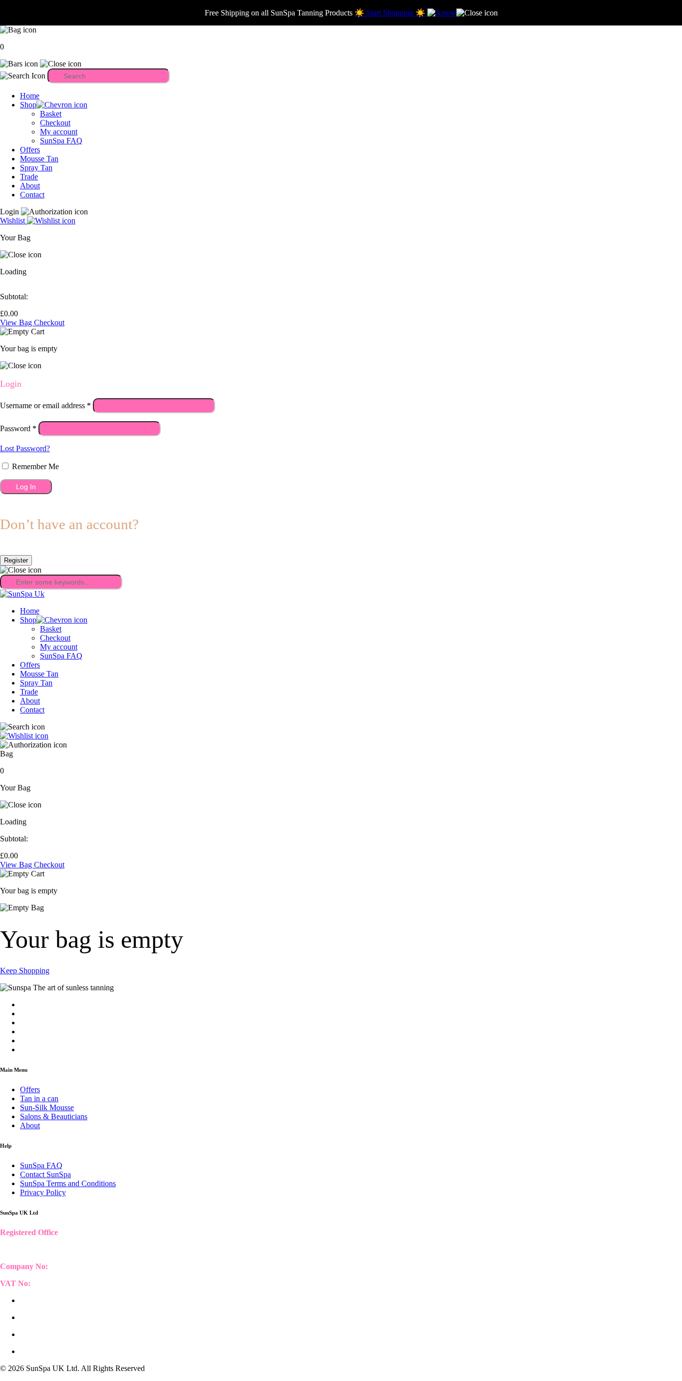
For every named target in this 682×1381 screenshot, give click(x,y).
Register (16, 560)
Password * (18, 428)
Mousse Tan (39, 158)
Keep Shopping (24, 970)
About (30, 185)
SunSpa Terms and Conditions (68, 1183)
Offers (30, 149)
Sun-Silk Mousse (47, 1107)
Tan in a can (39, 1098)
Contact (32, 194)
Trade (29, 176)
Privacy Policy (43, 1192)
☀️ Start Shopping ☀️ (390, 12)
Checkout (55, 122)
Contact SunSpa (45, 1174)
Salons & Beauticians (53, 1116)
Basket (50, 113)
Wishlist (13, 220)
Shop (28, 104)
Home (29, 95)
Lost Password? (25, 448)
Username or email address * (45, 405)
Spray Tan (36, 167)
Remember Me (34, 466)
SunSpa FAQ (61, 140)
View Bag (17, 322)
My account (58, 131)
